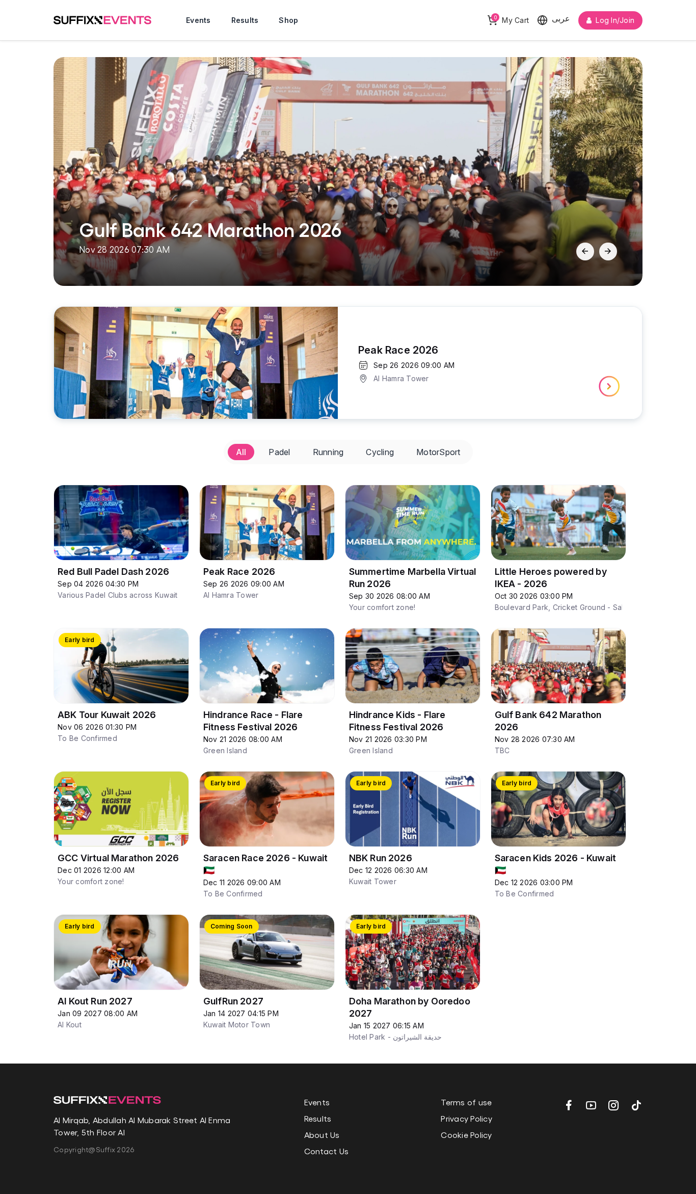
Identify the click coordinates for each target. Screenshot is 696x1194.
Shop (288, 20)
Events (198, 20)
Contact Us (326, 1151)
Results (245, 20)
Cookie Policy (466, 1134)
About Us (322, 1134)
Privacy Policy (466, 1118)
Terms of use (466, 1102)
